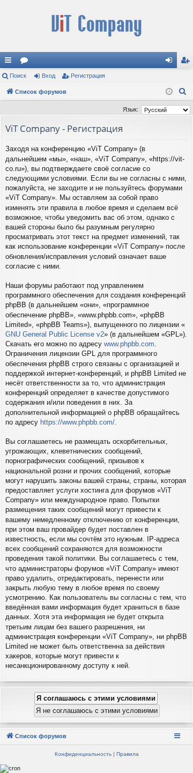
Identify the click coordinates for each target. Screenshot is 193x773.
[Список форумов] (96, 26)
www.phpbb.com (129, 344)
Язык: (130, 109)
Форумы (26, 62)
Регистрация (88, 75)
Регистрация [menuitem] (187, 62)
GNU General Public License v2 (54, 334)
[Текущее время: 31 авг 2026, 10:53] (169, 92)
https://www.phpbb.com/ (77, 422)
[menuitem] (183, 92)
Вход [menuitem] (171, 62)
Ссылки (10, 62)
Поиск (18, 75)
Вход (48, 75)
